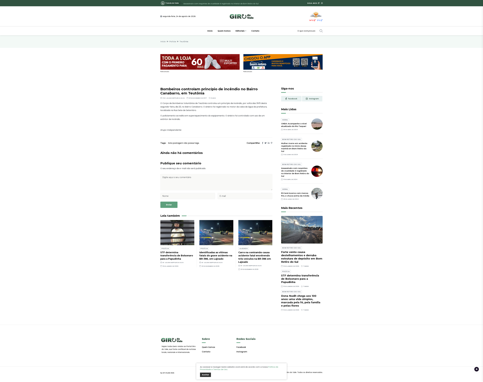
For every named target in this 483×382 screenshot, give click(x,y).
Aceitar (205, 374)
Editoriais (240, 31)
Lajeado (243, 248)
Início (210, 31)
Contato (255, 31)
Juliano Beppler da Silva (175, 98)
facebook (292, 98)
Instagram (241, 351)
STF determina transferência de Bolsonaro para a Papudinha (176, 255)
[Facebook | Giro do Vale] (318, 3)
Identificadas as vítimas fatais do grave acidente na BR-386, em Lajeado (215, 255)
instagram (314, 98)
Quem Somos (224, 31)
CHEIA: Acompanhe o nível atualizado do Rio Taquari (294, 124)
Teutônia (183, 41)
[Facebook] (262, 143)
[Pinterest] (271, 143)
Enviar (169, 205)
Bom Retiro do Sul (291, 139)
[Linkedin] (269, 143)
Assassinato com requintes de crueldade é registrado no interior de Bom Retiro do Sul (220, 3)
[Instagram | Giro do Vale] (322, 3)
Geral (285, 120)
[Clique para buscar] (321, 30)
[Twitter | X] (266, 143)
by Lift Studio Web (167, 373)
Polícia (172, 41)
